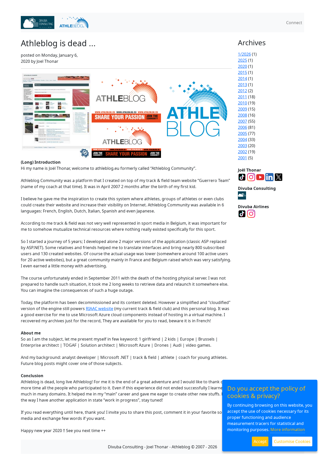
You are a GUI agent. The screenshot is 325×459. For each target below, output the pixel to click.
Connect (294, 22)
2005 (242, 133)
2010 (242, 103)
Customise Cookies (292, 441)
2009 (242, 109)
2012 (242, 91)
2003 (242, 145)
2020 (242, 66)
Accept (260, 441)
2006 (242, 127)
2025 (242, 60)
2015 (242, 72)
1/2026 (244, 54)
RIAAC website (99, 308)
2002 (242, 152)
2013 (242, 84)
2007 (242, 121)
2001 (242, 158)
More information (287, 429)
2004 (242, 139)
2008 (242, 115)
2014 (242, 78)
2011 (242, 97)
